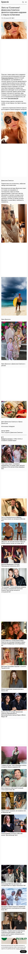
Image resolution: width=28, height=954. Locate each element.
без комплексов (13, 98)
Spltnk (7, 431)
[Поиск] (23, 2)
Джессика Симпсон (7, 78)
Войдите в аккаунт (7, 439)
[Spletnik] (5, 2)
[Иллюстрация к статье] (14, 30)
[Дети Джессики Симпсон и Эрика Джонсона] (14, 409)
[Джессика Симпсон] (14, 128)
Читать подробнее (20, 948)
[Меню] (26, 2)
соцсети (7, 432)
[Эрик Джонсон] (14, 296)
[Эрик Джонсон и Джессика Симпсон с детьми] (14, 341)
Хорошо (23, 951)
